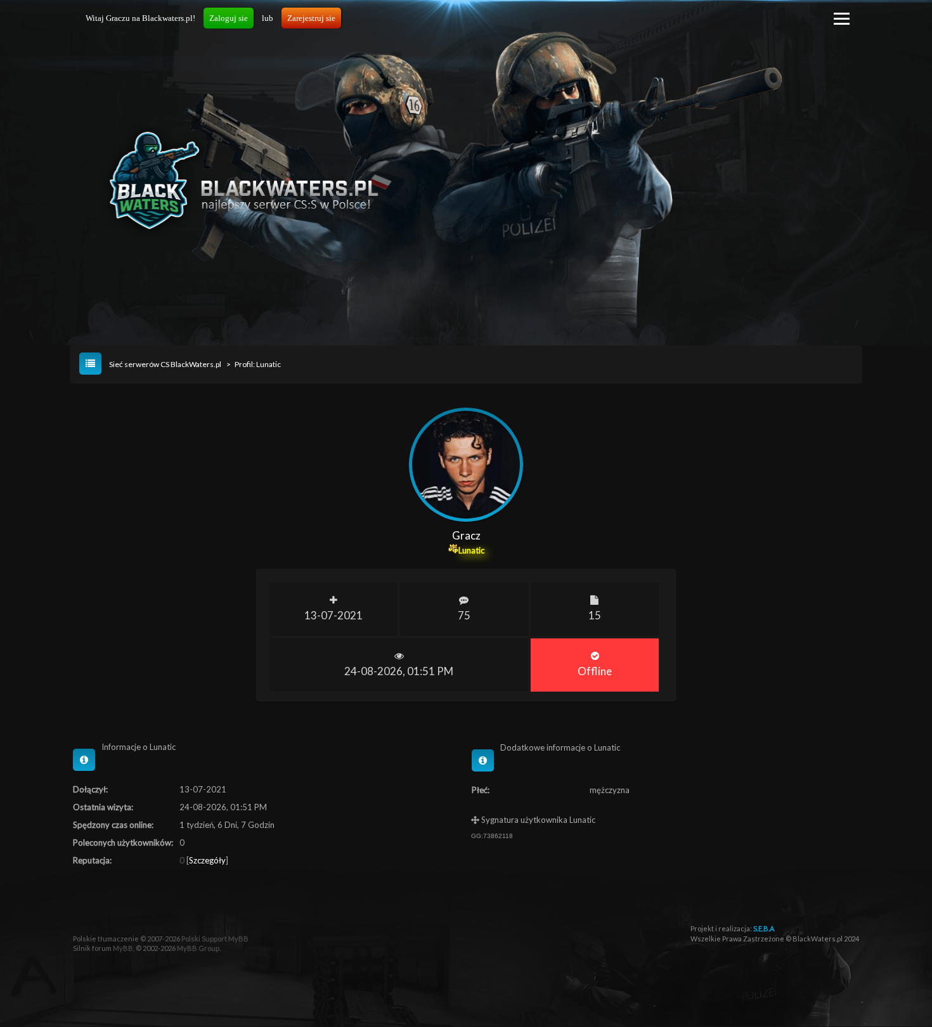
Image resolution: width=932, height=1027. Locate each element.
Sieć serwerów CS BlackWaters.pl (165, 364)
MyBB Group (198, 948)
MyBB (123, 948)
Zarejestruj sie (311, 18)
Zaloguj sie (228, 18)
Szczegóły (207, 860)
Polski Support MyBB (215, 938)
